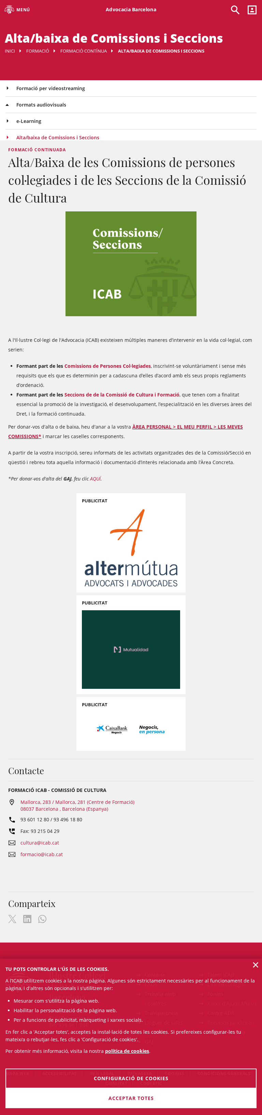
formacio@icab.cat (41, 854)
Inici (10, 51)
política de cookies (127, 1051)
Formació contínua (83, 51)
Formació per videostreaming (50, 88)
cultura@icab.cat (39, 842)
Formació (37, 51)
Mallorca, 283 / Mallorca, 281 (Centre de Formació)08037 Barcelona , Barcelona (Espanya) (77, 805)
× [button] (255, 965)
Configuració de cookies (131, 1078)
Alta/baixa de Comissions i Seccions (57, 137)
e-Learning (28, 121)
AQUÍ (95, 478)
